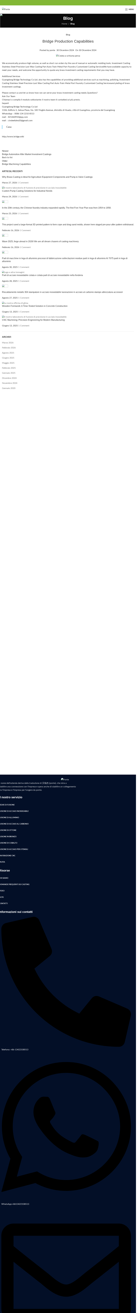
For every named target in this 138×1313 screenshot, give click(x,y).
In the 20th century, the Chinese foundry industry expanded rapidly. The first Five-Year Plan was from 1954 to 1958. (56, 208)
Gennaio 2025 (8, 373)
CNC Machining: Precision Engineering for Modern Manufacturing (33, 320)
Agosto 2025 (8, 353)
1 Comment (23, 183)
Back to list (7, 157)
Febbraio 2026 (9, 348)
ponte (52, 50)
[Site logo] (6, 9)
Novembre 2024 (9, 383)
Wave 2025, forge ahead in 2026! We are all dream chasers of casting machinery (40, 241)
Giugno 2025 (8, 358)
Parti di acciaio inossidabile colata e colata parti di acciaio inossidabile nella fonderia (42, 275)
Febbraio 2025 (9, 368)
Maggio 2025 (8, 363)
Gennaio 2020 (8, 388)
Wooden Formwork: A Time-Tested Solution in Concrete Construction (35, 306)
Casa (8, 127)
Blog (72, 24)
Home (64, 24)
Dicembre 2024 (9, 378)
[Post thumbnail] (34, 188)
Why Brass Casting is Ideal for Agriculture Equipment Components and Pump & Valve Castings (47, 177)
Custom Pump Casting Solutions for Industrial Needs (27, 191)
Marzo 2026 (7, 343)
